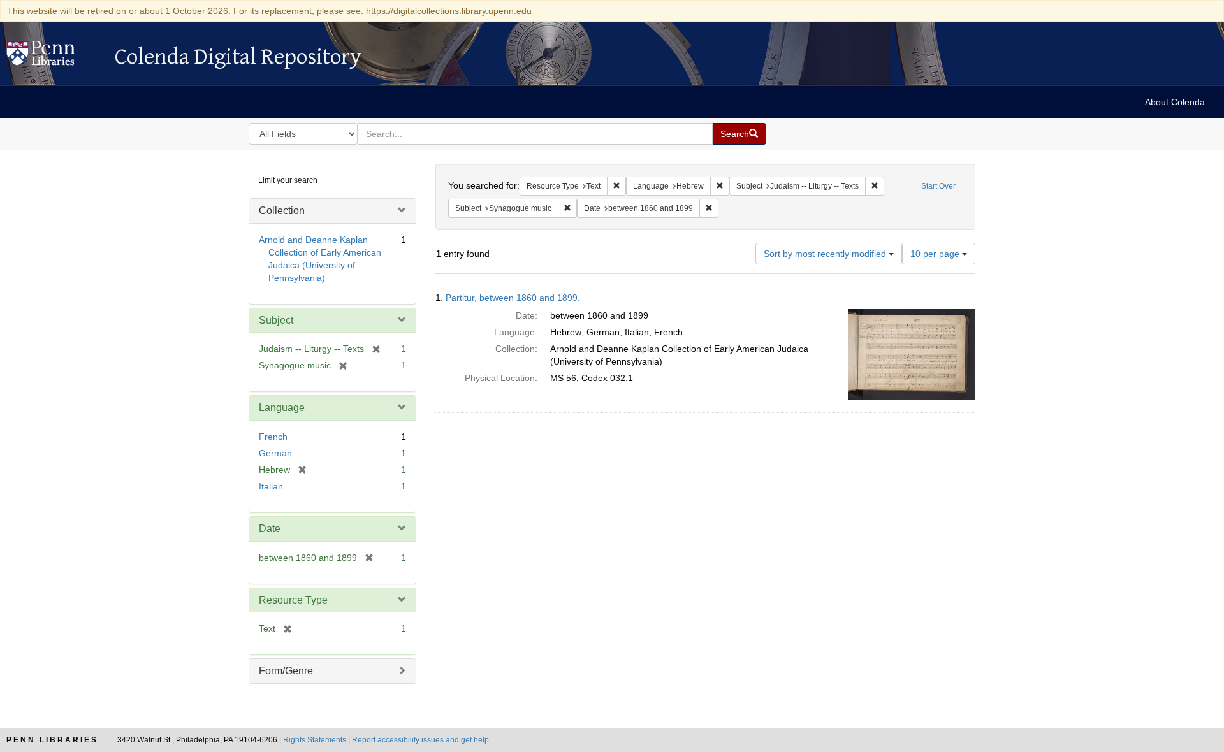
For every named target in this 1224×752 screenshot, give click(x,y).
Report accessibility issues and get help (420, 739)
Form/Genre (286, 670)
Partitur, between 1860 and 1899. (513, 298)
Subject (276, 320)
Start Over (938, 186)
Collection (282, 210)
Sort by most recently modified (826, 254)
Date (269, 528)
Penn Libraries (52, 739)
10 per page (936, 254)
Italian (271, 486)
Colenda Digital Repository (54, 57)
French (273, 436)
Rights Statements (314, 739)
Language (282, 407)
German (275, 453)
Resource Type (293, 600)
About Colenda (1175, 102)
